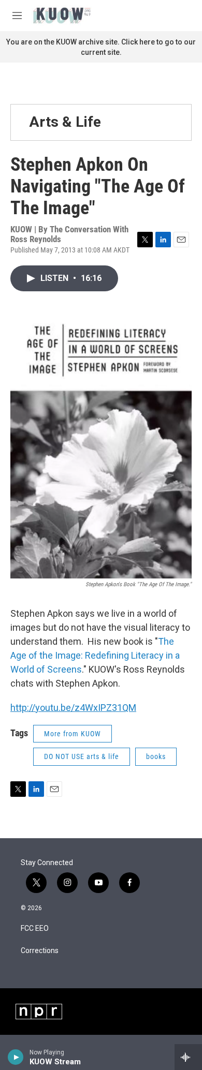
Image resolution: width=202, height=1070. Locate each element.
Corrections (40, 951)
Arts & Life (65, 121)
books (156, 756)
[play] (15, 1057)
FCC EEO (35, 928)
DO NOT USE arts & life (81, 756)
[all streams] (188, 1057)
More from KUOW (72, 734)
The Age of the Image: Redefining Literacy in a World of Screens (95, 655)
